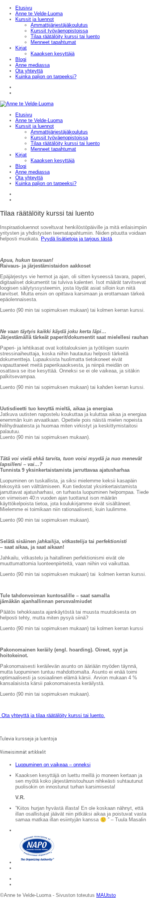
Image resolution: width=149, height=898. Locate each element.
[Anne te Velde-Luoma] (26, 103)
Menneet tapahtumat (53, 42)
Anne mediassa (32, 65)
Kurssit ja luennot (34, 19)
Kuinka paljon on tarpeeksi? (45, 76)
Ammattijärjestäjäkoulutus (59, 25)
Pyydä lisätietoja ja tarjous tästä (76, 239)
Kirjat (21, 48)
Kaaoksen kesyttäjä (52, 53)
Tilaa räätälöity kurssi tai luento (65, 36)
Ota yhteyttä (29, 71)
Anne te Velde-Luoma (39, 13)
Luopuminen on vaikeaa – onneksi (53, 764)
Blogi (20, 59)
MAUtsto (106, 895)
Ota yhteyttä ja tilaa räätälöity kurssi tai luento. (52, 715)
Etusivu (23, 8)
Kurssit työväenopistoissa (59, 31)
